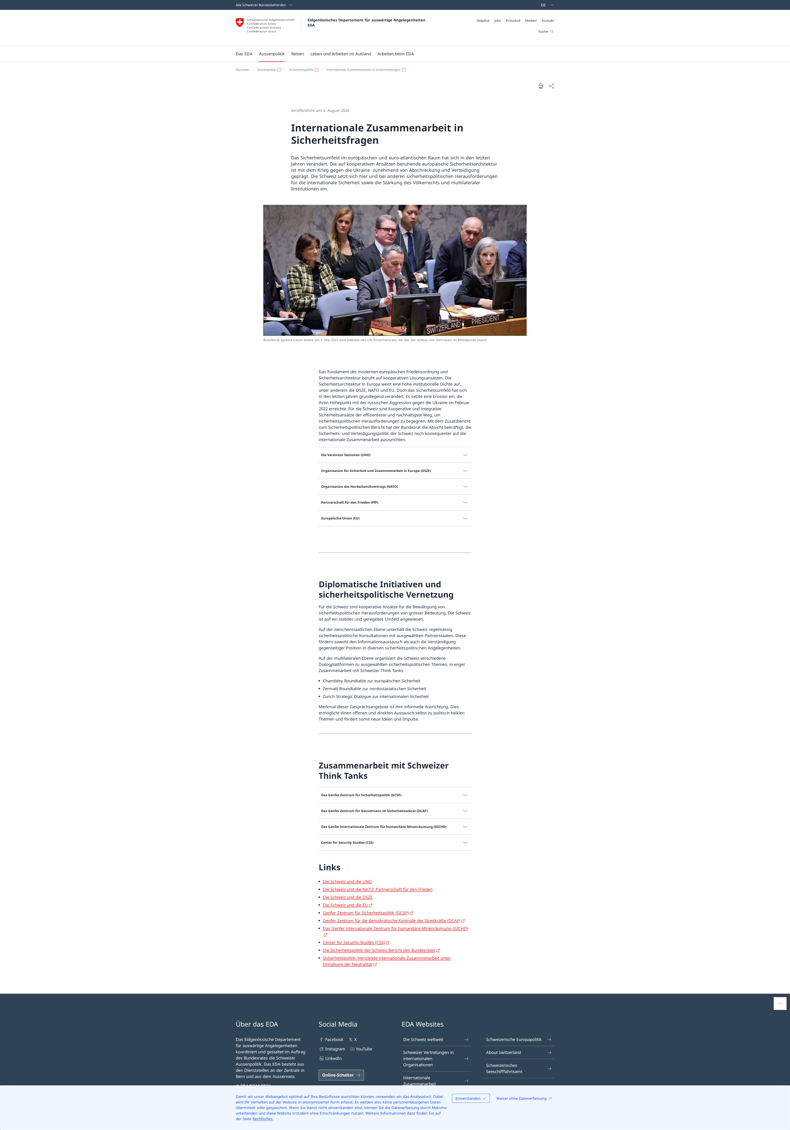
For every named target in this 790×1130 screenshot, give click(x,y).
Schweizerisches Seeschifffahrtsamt (504, 1068)
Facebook (334, 1039)
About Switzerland (503, 1052)
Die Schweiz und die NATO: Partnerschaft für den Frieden (377, 889)
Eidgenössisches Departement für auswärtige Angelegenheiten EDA (367, 22)
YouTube (364, 1049)
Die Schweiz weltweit (423, 1039)
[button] (244, 53)
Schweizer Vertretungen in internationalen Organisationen (428, 1058)
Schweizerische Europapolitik (514, 1039)
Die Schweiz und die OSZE (348, 897)
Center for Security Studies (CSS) (354, 942)
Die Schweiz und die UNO (347, 881)
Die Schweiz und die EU (345, 905)
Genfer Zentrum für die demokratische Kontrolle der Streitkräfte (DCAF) (391, 920)
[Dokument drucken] (540, 86)
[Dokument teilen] (551, 86)
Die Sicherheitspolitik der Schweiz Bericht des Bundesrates (379, 950)
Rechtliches (263, 1118)
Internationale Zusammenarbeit (419, 1081)
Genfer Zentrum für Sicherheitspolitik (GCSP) (366, 913)
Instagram (335, 1049)
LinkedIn (333, 1058)
